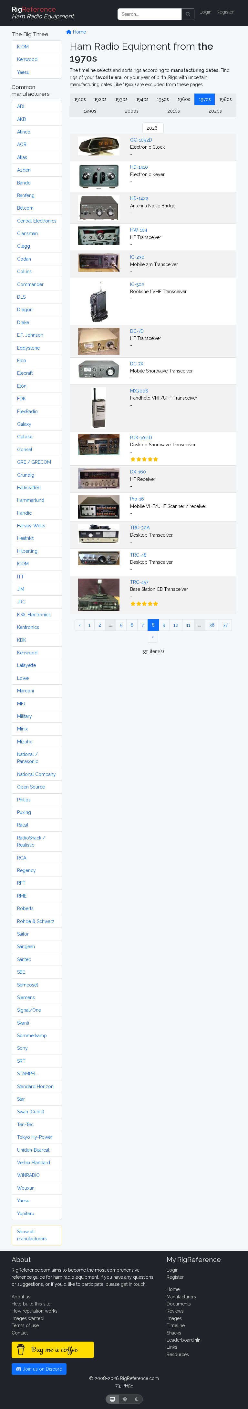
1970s (205, 99)
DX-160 (138, 471)
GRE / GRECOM (34, 462)
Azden (24, 170)
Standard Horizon (35, 1086)
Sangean (26, 946)
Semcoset (27, 984)
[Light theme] (125, 1399)
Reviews (175, 1311)
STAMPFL (27, 1073)
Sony (22, 1048)
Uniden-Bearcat (33, 1150)
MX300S (139, 390)
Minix (22, 728)
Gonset (24, 449)
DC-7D (137, 331)
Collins (24, 271)
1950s (163, 99)
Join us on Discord (42, 1369)
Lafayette (26, 665)
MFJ (21, 703)
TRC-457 (139, 582)
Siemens (26, 997)
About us (21, 1296)
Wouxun (26, 1188)
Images (174, 1318)
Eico (21, 360)
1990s (90, 111)
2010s (173, 111)
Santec (24, 959)
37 (225, 625)
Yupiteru (25, 1213)
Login (206, 12)
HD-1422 (139, 198)
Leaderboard (181, 1340)
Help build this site (31, 1303)
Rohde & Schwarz (36, 921)
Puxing (24, 812)
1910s (80, 99)
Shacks (174, 1332)
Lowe (23, 678)
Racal (22, 825)
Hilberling (27, 551)
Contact (20, 1332)
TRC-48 (138, 555)
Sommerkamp (32, 1035)
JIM (20, 589)
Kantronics (28, 627)
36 (212, 625)
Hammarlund (30, 500)
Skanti (23, 1023)
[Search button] (187, 14)
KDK (21, 640)
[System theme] (112, 1399)
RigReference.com (139, 1378)
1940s (142, 99)
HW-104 (138, 230)
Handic (24, 513)
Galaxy (24, 424)
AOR (21, 144)
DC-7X (136, 363)
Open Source (31, 786)
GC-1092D (141, 140)
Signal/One (29, 1010)
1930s (121, 99)
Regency (26, 870)
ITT (20, 576)
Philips (24, 799)
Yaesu (23, 72)
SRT (21, 1061)
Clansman (27, 233)
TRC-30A (140, 527)
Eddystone (28, 348)
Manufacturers (181, 1296)
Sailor (23, 934)
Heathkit (25, 538)
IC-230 (137, 257)
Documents (179, 1303)
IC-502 (137, 284)
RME (21, 895)
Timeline (176, 1325)
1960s (184, 99)
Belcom (25, 208)
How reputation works (34, 1311)
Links (172, 1347)
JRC (21, 601)
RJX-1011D (141, 437)
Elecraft (25, 373)
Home (79, 32)
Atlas (22, 157)
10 (175, 625)
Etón (21, 386)
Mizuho (25, 741)
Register (225, 12)
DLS (21, 297)
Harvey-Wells (31, 525)
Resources (178, 1354)
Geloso (25, 436)
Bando (24, 182)
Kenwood (27, 59)
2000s (132, 111)
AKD (21, 119)
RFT (21, 883)
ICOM (23, 46)
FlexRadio (27, 411)
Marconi (25, 690)
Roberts (25, 908)
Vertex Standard (33, 1162)
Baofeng (26, 195)
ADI (20, 106)
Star (21, 1099)
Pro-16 (137, 498)
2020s (215, 111)
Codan (24, 259)
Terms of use (25, 1325)
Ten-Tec (25, 1124)
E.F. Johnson (30, 335)
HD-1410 (139, 167)
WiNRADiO (28, 1175)
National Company (36, 774)
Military (24, 716)
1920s (100, 99)
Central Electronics (37, 220)
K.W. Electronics (34, 614)
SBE (21, 972)
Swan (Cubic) (30, 1111)
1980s (225, 99)
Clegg (23, 246)
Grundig (25, 475)
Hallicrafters (29, 487)
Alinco (23, 131)
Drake (23, 322)
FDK (21, 398)
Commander (30, 284)
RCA (21, 857)
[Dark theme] (136, 1399)
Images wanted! (28, 1318)
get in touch (133, 1284)
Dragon (25, 309)
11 (188, 625)
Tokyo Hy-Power (34, 1137)
